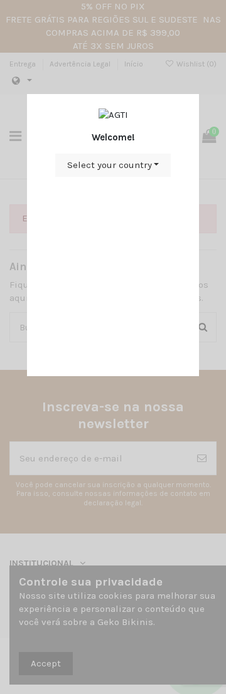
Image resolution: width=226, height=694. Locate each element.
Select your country (109, 165)
